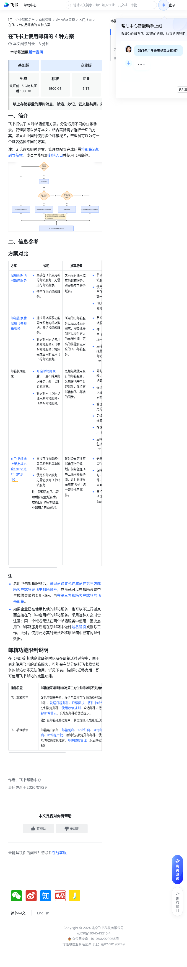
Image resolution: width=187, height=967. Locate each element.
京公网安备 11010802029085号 (95, 939)
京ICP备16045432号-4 (94, 933)
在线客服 (59, 852)
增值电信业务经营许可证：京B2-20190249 (93, 944)
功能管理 (45, 20)
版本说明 (36, 52)
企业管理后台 (25, 20)
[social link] (18, 895)
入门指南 (85, 20)
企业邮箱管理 (65, 20)
